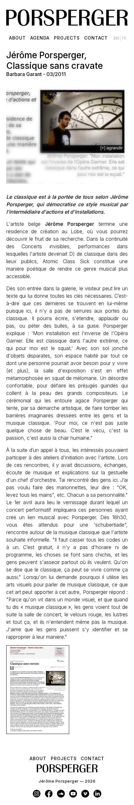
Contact (96, 37)
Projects (67, 37)
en (117, 38)
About (17, 37)
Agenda (40, 37)
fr (124, 38)
